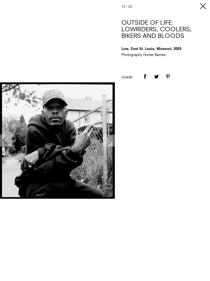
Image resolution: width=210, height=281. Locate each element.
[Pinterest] (168, 80)
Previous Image (6, 140)
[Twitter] (156, 80)
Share (127, 77)
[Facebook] (145, 80)
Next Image (109, 140)
